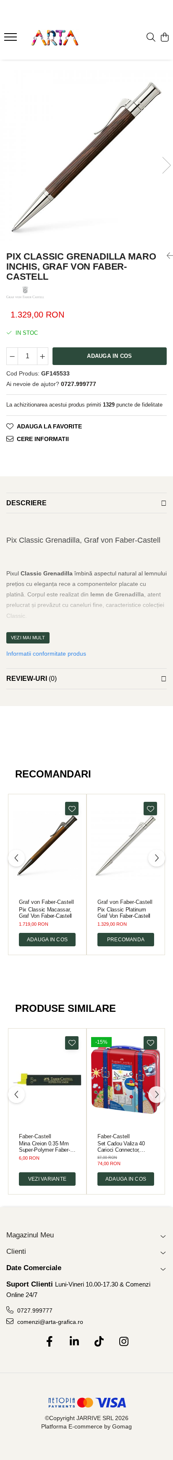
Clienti (16, 1251)
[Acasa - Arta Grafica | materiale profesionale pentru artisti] (54, 37)
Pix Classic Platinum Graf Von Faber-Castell (123, 912)
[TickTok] (99, 1342)
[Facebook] (49, 1342)
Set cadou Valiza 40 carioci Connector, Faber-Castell (121, 1146)
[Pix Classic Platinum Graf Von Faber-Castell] (125, 845)
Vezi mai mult (28, 637)
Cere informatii (43, 439)
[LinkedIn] (74, 1342)
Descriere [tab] (26, 503)
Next (166, 165)
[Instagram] (123, 1342)
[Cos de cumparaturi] (164, 38)
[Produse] (11, 39)
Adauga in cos (109, 356)
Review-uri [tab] (31, 678)
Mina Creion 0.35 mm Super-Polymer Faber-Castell (44, 1146)
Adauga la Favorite (49, 426)
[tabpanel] (86, 156)
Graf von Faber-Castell (46, 902)
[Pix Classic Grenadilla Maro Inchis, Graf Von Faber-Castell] (86, 156)
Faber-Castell (35, 1136)
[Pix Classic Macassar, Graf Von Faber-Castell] (47, 845)
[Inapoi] (166, 255)
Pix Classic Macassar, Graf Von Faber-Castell (45, 912)
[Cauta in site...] (151, 38)
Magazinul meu (30, 1235)
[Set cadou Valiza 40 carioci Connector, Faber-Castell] (125, 1080)
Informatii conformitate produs (46, 653)
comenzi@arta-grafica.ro (49, 1321)
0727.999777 (34, 1310)
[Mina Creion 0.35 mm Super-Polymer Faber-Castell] (47, 1080)
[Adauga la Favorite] (72, 808)
